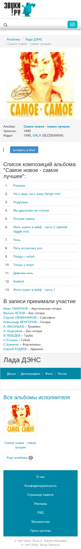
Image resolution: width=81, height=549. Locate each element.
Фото (49, 373)
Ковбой (18, 281)
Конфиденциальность (41, 485)
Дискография (30, 373)
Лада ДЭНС (33, 39)
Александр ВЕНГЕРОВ (20, 322)
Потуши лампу (24, 218)
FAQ (40, 512)
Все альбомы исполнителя (36, 397)
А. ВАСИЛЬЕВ (13, 326)
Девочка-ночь (23, 273)
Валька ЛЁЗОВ (14, 313)
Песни (62, 373)
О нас (40, 476)
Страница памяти (40, 494)
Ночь (16, 239)
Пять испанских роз (27, 248)
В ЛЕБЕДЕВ (11, 335)
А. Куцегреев (12, 331)
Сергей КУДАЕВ (15, 348)
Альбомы (13, 39)
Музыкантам (41, 521)
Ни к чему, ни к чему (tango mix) (37, 193)
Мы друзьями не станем (31, 210)
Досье (11, 373)
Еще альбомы (19, 457)
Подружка (20, 202)
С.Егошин (10, 339)
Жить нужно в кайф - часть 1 (34, 289)
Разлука (19, 185)
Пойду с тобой (23, 256)
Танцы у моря (23, 264)
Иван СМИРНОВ (15, 308)
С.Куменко (11, 344)
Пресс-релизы (40, 530)
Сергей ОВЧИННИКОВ (19, 317)
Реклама (40, 503)
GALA (37, 135)
